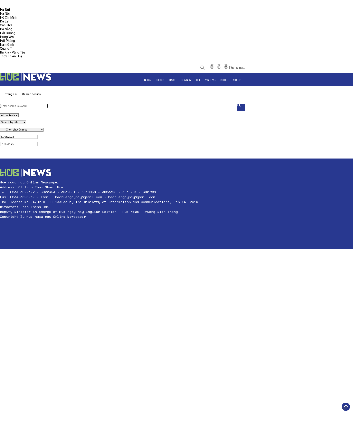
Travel (173, 79)
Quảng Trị (6, 48)
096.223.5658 (9, 4)
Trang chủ (11, 94)
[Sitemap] (212, 67)
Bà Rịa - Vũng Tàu (12, 52)
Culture (160, 79)
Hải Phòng (7, 41)
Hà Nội (5, 14)
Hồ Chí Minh (8, 17)
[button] (99, 226)
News (147, 79)
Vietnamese (237, 67)
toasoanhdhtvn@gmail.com (36, 4)
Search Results (31, 94)
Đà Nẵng (6, 29)
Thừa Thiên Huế (11, 56)
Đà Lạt (4, 21)
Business (186, 79)
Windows (210, 79)
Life (198, 79)
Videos (237, 79)
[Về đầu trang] (346, 407)
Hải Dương (7, 33)
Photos (224, 79)
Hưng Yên (7, 37)
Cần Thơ (6, 25)
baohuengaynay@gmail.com (78, 196)
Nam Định (7, 45)
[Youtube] (225, 67)
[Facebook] (219, 67)
